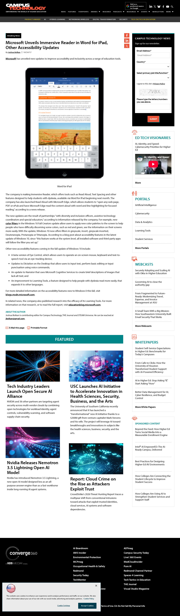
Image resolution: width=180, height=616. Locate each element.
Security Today (81, 575)
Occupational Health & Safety (89, 566)
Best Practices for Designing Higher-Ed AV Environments (150, 463)
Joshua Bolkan (14, 52)
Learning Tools (142, 230)
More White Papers (145, 407)
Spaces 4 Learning (133, 575)
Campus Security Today (136, 552)
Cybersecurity (142, 213)
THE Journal (130, 584)
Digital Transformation (104, 19)
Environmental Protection (87, 557)
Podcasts (117, 12)
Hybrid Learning (57, 19)
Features (72, 12)
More (168, 12)
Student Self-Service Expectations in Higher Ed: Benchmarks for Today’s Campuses (152, 351)
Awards (94, 12)
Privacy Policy (159, 83)
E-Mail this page (16, 327)
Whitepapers (146, 342)
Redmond (78, 570)
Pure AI (127, 566)
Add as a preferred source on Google (137, 6)
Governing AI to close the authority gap (148, 283)
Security (123, 19)
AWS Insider (79, 552)
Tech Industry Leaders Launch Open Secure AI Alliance (29, 391)
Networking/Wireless (79, 19)
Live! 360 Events (132, 557)
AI (45, 19)
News (63, 12)
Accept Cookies (87, 605)
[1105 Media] (22, 579)
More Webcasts (143, 326)
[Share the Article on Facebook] (127, 35)
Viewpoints (83, 12)
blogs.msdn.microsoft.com (20, 294)
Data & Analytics (143, 222)
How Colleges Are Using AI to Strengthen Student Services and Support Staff (152, 496)
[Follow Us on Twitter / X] (155, 6)
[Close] (96, 586)
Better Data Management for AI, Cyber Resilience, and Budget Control (152, 395)
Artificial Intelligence (146, 205)
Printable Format (39, 327)
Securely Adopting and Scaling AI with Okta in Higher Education (152, 272)
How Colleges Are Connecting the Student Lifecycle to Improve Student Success (153, 479)
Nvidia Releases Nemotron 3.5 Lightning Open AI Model (32, 467)
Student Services (144, 239)
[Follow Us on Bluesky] (159, 6)
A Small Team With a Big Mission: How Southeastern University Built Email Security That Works (153, 314)
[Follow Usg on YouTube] (167, 6)
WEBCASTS (144, 264)
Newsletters (158, 12)
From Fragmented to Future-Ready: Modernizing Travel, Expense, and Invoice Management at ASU (150, 298)
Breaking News (13, 35)
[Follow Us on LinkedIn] (150, 6)
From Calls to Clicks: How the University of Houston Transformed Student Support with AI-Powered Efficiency (151, 367)
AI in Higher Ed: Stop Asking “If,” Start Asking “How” (151, 382)
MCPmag (78, 561)
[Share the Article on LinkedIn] (127, 40)
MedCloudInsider (133, 561)
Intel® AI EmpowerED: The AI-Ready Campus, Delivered (150, 448)
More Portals (142, 248)
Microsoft (11, 58)
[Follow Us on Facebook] (163, 6)
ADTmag (128, 548)
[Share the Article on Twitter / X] (127, 46)
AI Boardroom (80, 548)
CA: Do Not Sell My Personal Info (129, 605)
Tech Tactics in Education (137, 579)
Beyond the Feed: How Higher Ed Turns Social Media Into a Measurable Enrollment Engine (152, 432)
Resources (131, 12)
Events (144, 12)
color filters (12, 223)
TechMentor (79, 579)
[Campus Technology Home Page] (26, 8)
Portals (142, 198)
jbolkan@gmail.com (15, 318)
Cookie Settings (63, 605)
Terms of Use (107, 605)
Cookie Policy (89, 598)
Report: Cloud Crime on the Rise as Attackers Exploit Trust (93, 483)
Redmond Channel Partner (138, 570)
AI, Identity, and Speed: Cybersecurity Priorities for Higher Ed (152, 146)
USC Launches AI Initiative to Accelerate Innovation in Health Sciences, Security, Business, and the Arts (96, 393)
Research (107, 12)
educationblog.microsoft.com (84, 304)
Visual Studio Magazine (136, 588)
